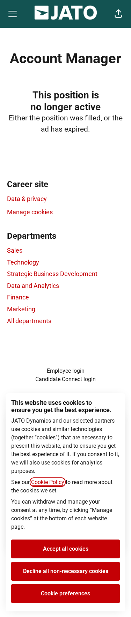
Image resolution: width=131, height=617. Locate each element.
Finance (18, 297)
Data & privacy (27, 198)
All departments (29, 321)
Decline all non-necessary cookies (65, 571)
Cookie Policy (47, 482)
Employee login (66, 370)
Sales (14, 250)
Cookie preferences (65, 593)
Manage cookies (30, 212)
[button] (118, 14)
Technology (23, 262)
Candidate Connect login (65, 379)
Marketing (21, 309)
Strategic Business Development (52, 273)
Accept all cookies (65, 548)
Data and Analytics (33, 285)
